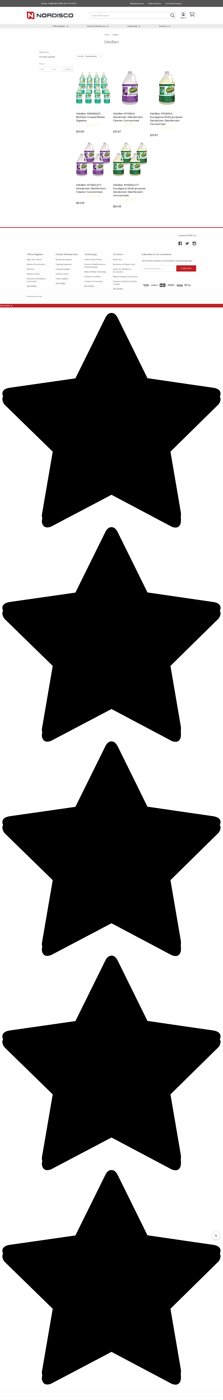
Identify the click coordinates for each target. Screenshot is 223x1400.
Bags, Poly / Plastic (34, 259)
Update (68, 69)
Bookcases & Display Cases (124, 264)
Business (30, 269)
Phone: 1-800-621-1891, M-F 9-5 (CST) (59, 3)
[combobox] (133, 15)
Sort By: (81, 56)
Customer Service (173, 3)
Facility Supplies (62, 278)
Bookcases (117, 259)
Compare (92, 85)
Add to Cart (93, 91)
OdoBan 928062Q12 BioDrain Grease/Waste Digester (90, 117)
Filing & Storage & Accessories (125, 276)
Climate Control (62, 274)
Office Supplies (59, 26)
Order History (154, 3)
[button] (56, 63)
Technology (132, 26)
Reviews (6, 305)
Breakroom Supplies (64, 259)
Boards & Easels (33, 274)
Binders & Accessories (36, 264)
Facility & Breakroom (96, 26)
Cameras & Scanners (92, 276)
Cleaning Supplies (63, 269)
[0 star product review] (93, 126)
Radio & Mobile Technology (95, 272)
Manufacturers (137, 3)
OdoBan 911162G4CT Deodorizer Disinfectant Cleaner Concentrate (91, 188)
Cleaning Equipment (64, 264)
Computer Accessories (93, 281)
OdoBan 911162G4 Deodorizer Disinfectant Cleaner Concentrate (128, 117)
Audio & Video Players (93, 259)
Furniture (163, 26)
